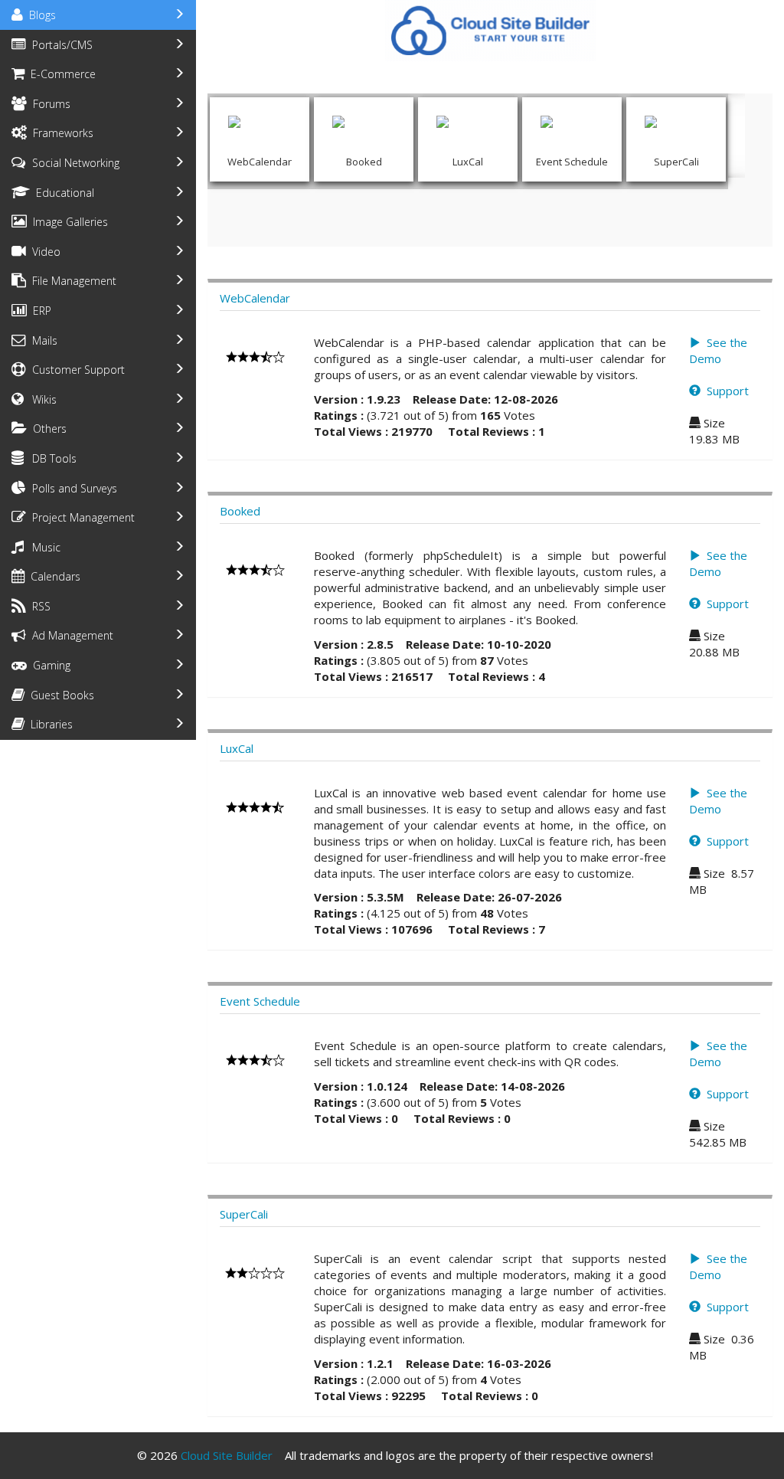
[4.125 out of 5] (255, 805)
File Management (71, 280)
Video (43, 251)
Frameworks (60, 133)
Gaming (48, 665)
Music (43, 547)
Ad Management (69, 635)
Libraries (48, 724)
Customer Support (75, 369)
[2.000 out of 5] (255, 1271)
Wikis (41, 399)
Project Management (80, 517)
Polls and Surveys (71, 488)
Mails (41, 340)
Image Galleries (67, 221)
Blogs (39, 15)
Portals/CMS (59, 45)
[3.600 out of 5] (255, 1058)
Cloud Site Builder (227, 1455)
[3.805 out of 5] (255, 568)
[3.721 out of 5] (255, 355)
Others (47, 428)
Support (725, 390)
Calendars (52, 576)
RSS (38, 606)
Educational (62, 192)
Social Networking (72, 162)
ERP (39, 310)
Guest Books (59, 695)
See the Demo (718, 350)
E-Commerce (60, 74)
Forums (48, 104)
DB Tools (51, 458)
